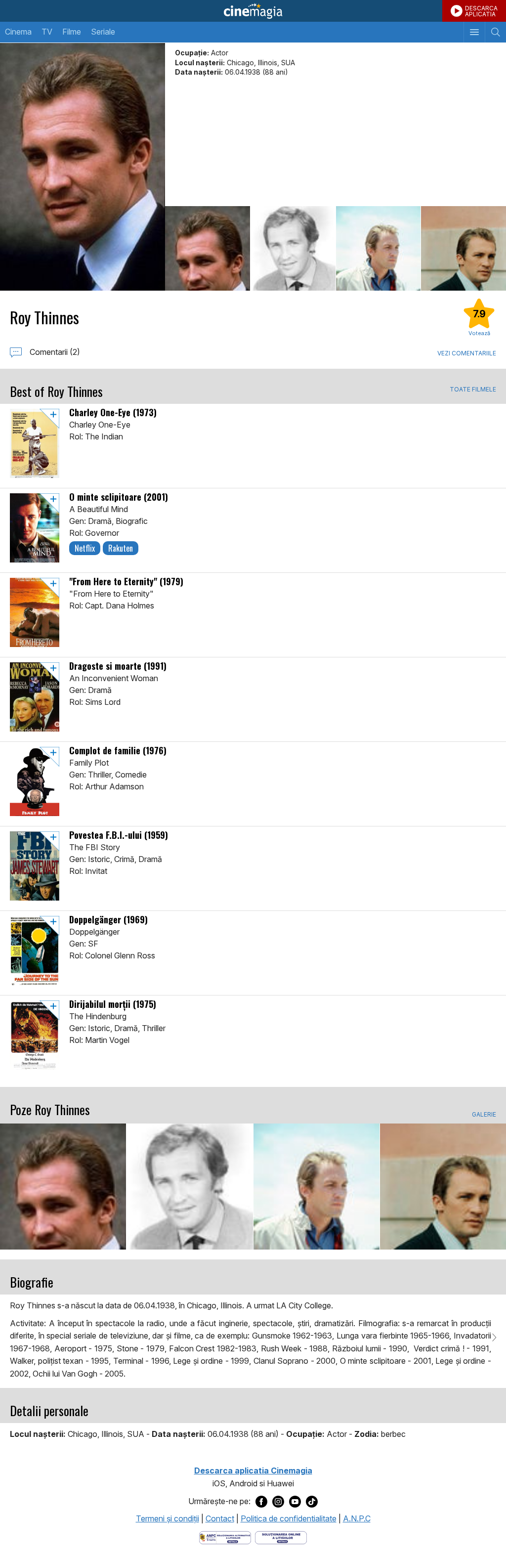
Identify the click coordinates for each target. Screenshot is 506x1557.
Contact (220, 1518)
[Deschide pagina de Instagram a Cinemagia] (278, 1501)
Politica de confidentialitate (289, 1518)
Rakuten (120, 548)
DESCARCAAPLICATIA (481, 11)
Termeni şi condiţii (167, 1518)
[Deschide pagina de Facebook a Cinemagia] (261, 1501)
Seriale (103, 32)
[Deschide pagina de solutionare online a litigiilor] (281, 1537)
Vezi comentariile (466, 353)
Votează (479, 333)
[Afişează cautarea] (495, 32)
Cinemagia (253, 11)
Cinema (18, 32)
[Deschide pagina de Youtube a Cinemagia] (295, 1501)
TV (47, 32)
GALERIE (484, 1114)
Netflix (85, 548)
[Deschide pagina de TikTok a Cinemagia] (312, 1501)
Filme (71, 32)
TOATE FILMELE (473, 389)
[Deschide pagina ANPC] (225, 1537)
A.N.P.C (357, 1518)
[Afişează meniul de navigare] (474, 32)
